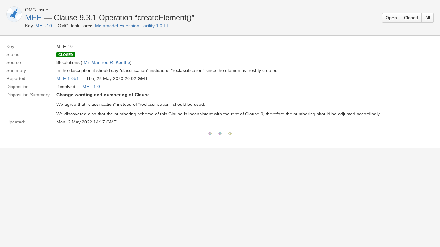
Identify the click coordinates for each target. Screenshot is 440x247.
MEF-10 (43, 25)
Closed (411, 17)
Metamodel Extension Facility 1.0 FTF (133, 25)
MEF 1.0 (91, 86)
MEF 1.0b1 (67, 78)
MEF (33, 17)
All (427, 17)
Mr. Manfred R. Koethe (107, 62)
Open (391, 17)
